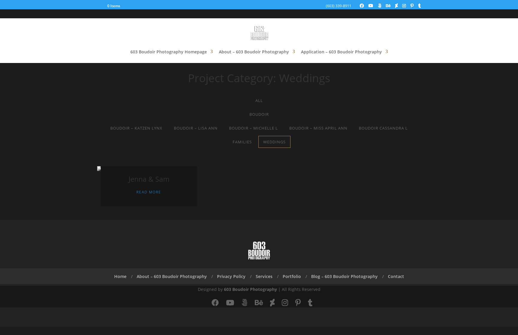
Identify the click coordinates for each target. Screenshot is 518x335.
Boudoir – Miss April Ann (318, 128)
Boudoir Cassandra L (383, 128)
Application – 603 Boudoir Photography (341, 52)
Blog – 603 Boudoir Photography (344, 276)
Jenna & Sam (149, 179)
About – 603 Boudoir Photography (254, 52)
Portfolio (292, 276)
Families (242, 142)
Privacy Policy (231, 276)
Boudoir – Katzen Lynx (136, 128)
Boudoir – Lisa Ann (196, 128)
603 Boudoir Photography (250, 289)
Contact (396, 276)
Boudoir (259, 114)
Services (264, 276)
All (259, 100)
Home (120, 276)
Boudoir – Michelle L (253, 128)
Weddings (274, 142)
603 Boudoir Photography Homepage (168, 52)
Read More (148, 192)
